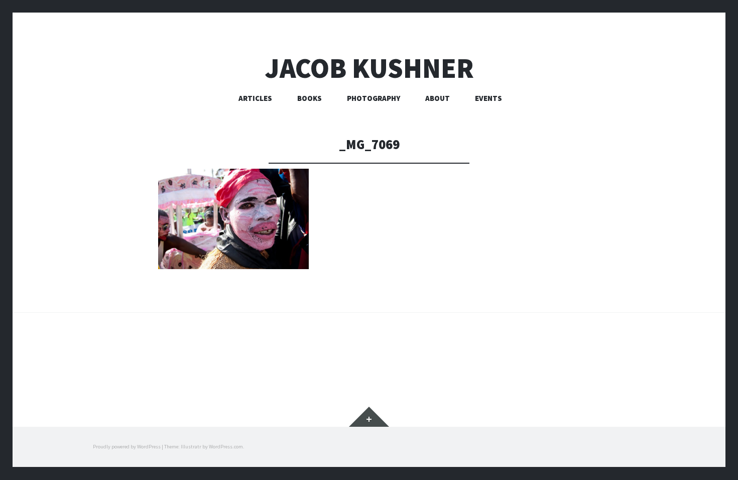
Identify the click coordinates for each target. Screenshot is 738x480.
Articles (255, 98)
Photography (373, 98)
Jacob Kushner (369, 68)
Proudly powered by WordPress (127, 446)
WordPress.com (226, 446)
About (437, 98)
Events (488, 98)
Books (309, 98)
